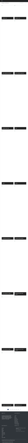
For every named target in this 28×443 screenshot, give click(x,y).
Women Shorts (16, 422)
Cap (2, 436)
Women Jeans (16, 421)
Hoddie (3, 430)
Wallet (2, 431)
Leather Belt (3, 432)
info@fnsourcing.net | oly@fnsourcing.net (20, 431)
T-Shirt (15, 415)
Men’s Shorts (16, 419)
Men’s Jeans (16, 420)
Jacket (2, 429)
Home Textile (3, 437)
